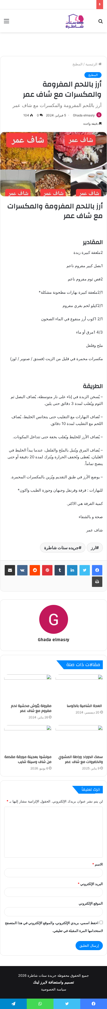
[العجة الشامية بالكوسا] (79, 687)
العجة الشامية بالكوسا (85, 706)
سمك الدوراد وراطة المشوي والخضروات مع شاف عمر (80, 759)
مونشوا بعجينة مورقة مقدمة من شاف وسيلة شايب (27, 759)
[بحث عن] (100, 23)
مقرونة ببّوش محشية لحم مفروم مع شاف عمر (31, 708)
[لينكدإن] (72, 570)
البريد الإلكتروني (90, 884)
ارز (93, 547)
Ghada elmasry (84, 115)
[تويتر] (84, 570)
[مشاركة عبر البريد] (10, 570)
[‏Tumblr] (60, 570)
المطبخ (77, 64)
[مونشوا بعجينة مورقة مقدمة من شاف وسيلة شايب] (27, 738)
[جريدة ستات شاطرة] (74, 21)
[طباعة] (97, 581)
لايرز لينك (40, 982)
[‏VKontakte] (22, 570)
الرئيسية (91, 64)
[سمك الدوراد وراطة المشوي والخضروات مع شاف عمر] (79, 738)
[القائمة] (6, 23)
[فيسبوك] (97, 570)
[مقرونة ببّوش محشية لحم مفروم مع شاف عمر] (27, 687)
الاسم (97, 864)
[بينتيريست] (47, 570)
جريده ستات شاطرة (61, 547)
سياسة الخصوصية (53, 989)
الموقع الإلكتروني (91, 903)
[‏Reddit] (35, 570)
